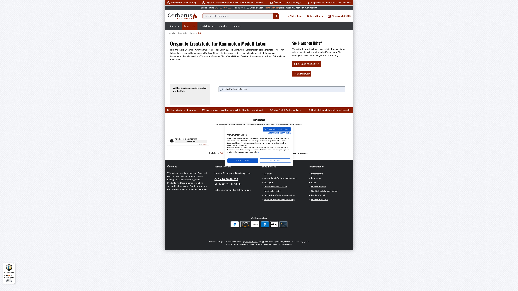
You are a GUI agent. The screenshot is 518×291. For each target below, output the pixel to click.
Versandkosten (251, 242)
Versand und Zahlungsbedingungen (280, 178)
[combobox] (237, 16)
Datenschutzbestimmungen (279, 133)
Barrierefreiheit (318, 195)
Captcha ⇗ (202, 144)
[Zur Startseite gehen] (182, 16)
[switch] (9, 280)
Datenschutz (317, 174)
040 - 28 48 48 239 (223, 8)
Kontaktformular (272, 8)
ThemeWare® (286, 244)
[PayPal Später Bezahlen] (235, 224)
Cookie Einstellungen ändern (324, 191)
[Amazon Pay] (245, 224)
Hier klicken (191, 142)
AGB (313, 182)
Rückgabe (268, 182)
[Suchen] (276, 16)
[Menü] (13, 264)
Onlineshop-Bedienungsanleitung (279, 195)
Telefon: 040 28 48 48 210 (306, 64)
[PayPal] (265, 224)
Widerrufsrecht (318, 187)
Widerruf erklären (319, 200)
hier (258, 152)
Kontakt (268, 174)
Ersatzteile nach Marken (275, 187)
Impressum (316, 178)
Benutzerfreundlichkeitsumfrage (279, 200)
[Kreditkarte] (283, 224)
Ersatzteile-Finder (272, 191)
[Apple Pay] (274, 224)
